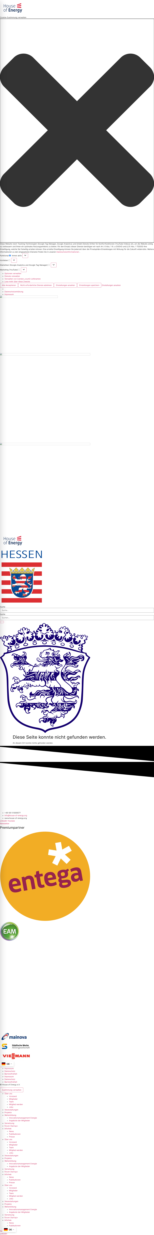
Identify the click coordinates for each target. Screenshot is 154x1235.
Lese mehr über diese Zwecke (17, 281)
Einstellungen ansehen (65, 285)
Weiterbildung (10, 1115)
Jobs (11, 1107)
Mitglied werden (16, 1104)
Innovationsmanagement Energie (23, 1118)
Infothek (8, 1128)
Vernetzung (9, 1123)
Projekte (8, 1112)
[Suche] (2, 622)
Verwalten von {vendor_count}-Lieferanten (23, 279)
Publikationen (15, 1134)
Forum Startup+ (11, 1126)
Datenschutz (10, 1071)
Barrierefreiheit (11, 1074)
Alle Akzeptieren (9, 285)
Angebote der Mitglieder (19, 1120)
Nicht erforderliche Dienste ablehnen (36, 285)
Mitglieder (13, 1099)
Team (11, 1102)
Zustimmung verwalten (11, 1090)
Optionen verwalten (13, 273)
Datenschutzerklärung (14, 291)
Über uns (8, 1093)
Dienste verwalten (12, 276)
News (11, 1131)
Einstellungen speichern (89, 285)
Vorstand (13, 1096)
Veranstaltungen (11, 1110)
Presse (12, 1137)
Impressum (9, 294)
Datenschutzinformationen (67, 252)
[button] (77, 130)
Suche (2, 607)
